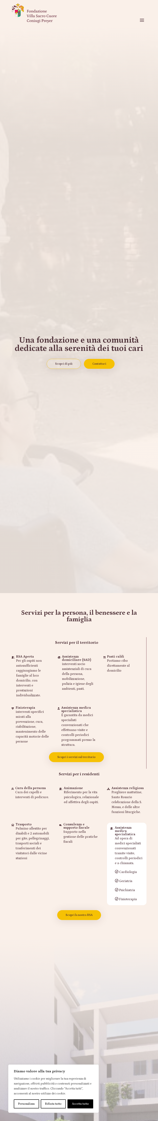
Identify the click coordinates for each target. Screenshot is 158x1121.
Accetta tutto (80, 1104)
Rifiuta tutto (53, 1104)
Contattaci (99, 363)
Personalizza (26, 1104)
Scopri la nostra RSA (79, 915)
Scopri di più (63, 363)
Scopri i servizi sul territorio (76, 757)
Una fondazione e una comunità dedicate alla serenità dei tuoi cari (79, 344)
